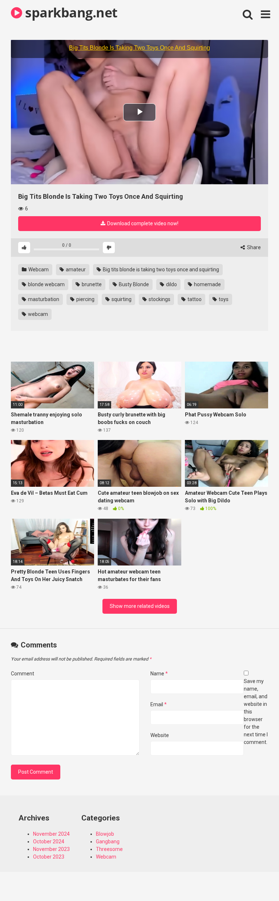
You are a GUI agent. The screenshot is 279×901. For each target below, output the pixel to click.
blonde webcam (46, 284)
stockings (158, 299)
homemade (207, 284)
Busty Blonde (133, 284)
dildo (171, 284)
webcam (37, 314)
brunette (91, 284)
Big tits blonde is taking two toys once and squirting (160, 269)
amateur (75, 269)
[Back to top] (254, 879)
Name (159, 673)
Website (159, 735)
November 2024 (51, 834)
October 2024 (48, 841)
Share (253, 247)
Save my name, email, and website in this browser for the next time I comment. (256, 711)
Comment (22, 673)
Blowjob (105, 834)
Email (158, 704)
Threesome (109, 849)
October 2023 (48, 857)
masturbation (43, 299)
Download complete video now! (142, 223)
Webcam (38, 269)
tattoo (194, 299)
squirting (121, 299)
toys (223, 299)
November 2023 (51, 849)
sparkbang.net (70, 12)
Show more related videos (140, 606)
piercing (84, 299)
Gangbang (108, 841)
